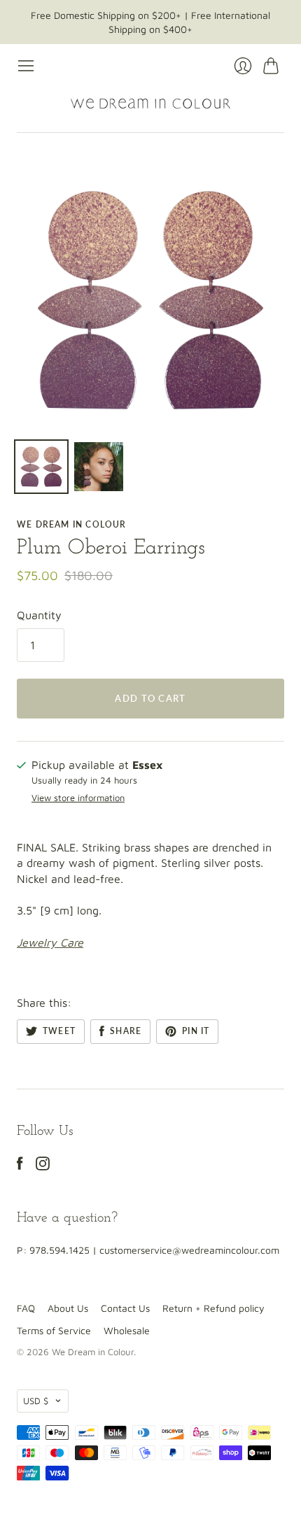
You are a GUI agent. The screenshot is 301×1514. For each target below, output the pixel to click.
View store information (78, 798)
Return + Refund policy (213, 1308)
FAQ (26, 1308)
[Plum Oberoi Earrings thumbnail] (41, 466)
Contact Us (125, 1308)
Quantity (39, 615)
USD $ (35, 1400)
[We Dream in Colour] (150, 103)
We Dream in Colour (72, 524)
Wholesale (127, 1330)
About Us (68, 1308)
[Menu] (26, 65)
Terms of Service (54, 1330)
